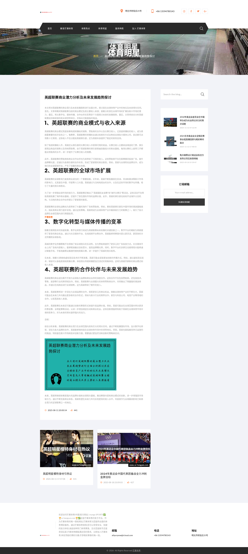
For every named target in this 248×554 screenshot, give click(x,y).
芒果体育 (136, 550)
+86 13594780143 (165, 11)
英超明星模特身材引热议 (57, 474)
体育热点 (86, 28)
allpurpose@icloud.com (122, 535)
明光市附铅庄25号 (133, 11)
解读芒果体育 (66, 28)
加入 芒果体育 (138, 28)
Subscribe (184, 202)
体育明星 (102, 28)
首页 (50, 28)
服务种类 (119, 28)
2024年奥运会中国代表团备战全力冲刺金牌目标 (123, 475)
